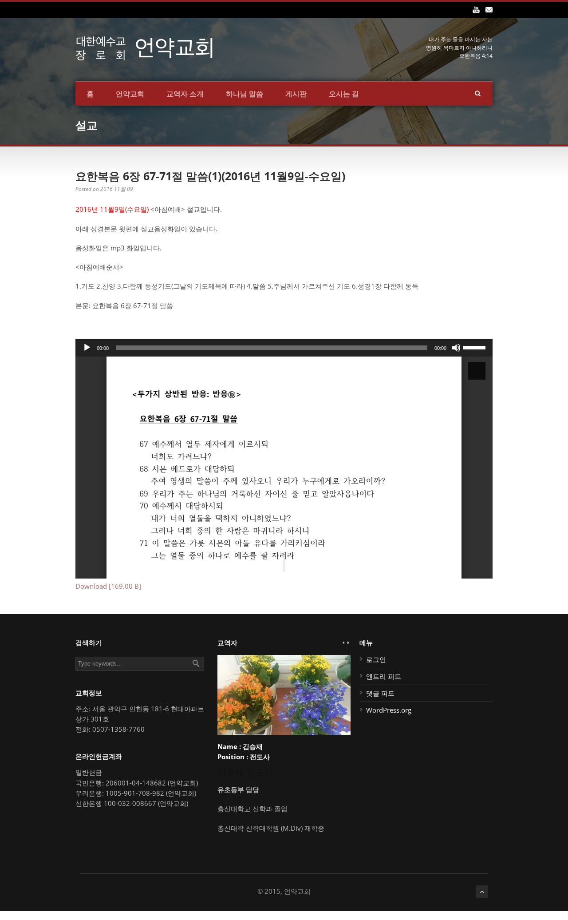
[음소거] (456, 347)
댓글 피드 (380, 693)
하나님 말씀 (244, 94)
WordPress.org (388, 710)
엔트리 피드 (383, 676)
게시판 (296, 94)
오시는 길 (344, 94)
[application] (284, 348)
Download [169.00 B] (108, 586)
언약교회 (130, 94)
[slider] (475, 347)
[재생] (87, 347)
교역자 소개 (185, 94)
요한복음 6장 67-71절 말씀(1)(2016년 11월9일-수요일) (210, 175)
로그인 (376, 659)
